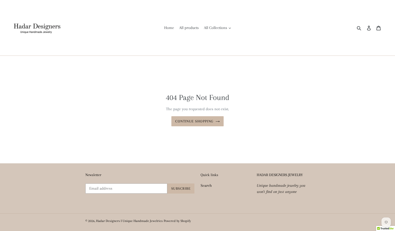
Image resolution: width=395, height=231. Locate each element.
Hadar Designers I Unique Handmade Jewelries (129, 221)
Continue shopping (194, 121)
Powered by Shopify (177, 221)
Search (206, 185)
